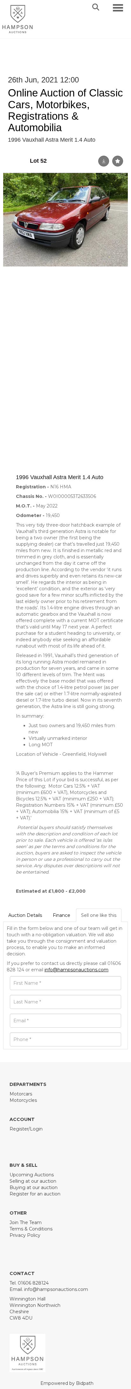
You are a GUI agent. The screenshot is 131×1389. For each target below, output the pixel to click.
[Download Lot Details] (103, 161)
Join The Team (26, 1222)
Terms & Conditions (31, 1229)
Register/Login (26, 1129)
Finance (61, 915)
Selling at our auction (33, 1181)
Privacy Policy (25, 1235)
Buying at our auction (34, 1187)
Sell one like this (98, 915)
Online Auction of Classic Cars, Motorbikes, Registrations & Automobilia (65, 110)
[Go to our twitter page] (29, 1140)
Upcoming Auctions (32, 1175)
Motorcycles (23, 1100)
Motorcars (21, 1094)
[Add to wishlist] (117, 161)
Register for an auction (35, 1194)
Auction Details (25, 915)
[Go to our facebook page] (16, 1140)
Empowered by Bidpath (66, 1383)
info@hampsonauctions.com (76, 970)
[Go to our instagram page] (42, 1140)
